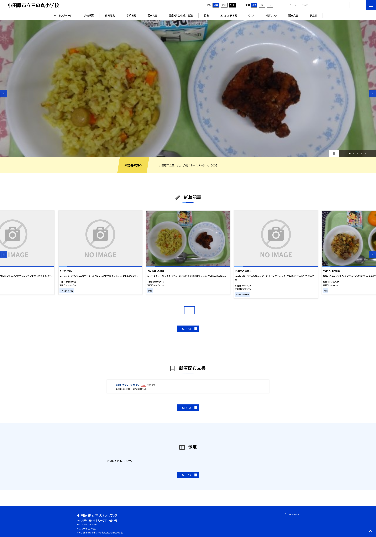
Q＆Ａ (251, 15)
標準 (254, 5)
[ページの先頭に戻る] (370, 531)
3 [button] (357, 153)
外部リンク (271, 15)
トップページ (65, 15)
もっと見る (187, 328)
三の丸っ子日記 (228, 15)
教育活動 (110, 15)
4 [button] (361, 153)
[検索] (347, 4)
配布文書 (152, 15)
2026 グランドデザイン (128, 385)
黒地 (232, 5)
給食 (206, 15)
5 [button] (365, 153)
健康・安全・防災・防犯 (181, 15)
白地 (224, 5)
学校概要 (89, 15)
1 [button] (349, 153)
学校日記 (131, 15)
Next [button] (372, 93)
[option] (188, 88)
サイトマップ (293, 514)
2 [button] (353, 153)
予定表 (313, 15)
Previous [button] (3, 93)
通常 (216, 5)
